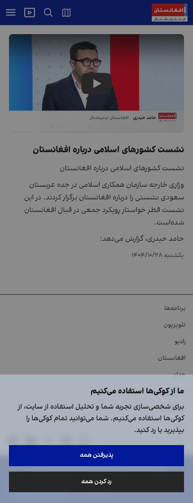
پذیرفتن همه (97, 455)
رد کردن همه (96, 481)
